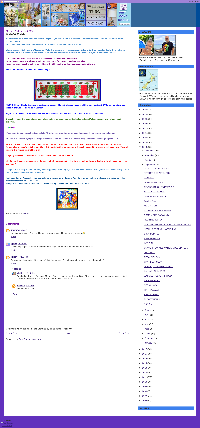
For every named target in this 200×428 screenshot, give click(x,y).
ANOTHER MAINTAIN (154, 192)
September (150, 165)
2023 (144, 124)
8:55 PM (30, 285)
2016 (144, 354)
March (148, 333)
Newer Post (11, 333)
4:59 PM (24, 257)
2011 (144, 377)
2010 (144, 382)
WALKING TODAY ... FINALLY (158, 276)
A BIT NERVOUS (152, 238)
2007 (144, 396)
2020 (144, 138)
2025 (144, 114)
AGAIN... (148, 304)
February (149, 338)
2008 (144, 391)
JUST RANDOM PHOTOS (156, 196)
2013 (144, 368)
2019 (144, 142)
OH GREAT (149, 252)
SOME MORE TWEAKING (156, 215)
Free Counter (7, 426)
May (147, 324)
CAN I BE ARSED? (153, 262)
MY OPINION (150, 206)
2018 (144, 147)
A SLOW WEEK (15, 33)
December (150, 151)
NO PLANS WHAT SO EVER (157, 210)
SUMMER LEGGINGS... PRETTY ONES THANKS (167, 224)
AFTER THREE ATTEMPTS (157, 173)
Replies (17, 269)
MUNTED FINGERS (153, 182)
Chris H (20, 273)
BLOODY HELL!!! (152, 299)
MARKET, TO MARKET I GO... (158, 266)
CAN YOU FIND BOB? (154, 271)
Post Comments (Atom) (30, 339)
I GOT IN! (148, 243)
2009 (144, 386)
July (147, 315)
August (148, 310)
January (149, 343)
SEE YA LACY (150, 285)
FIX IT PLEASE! (151, 290)
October (149, 160)
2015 (144, 358)
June (147, 319)
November (150, 155)
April (147, 329)
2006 (144, 400)
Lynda (14, 243)
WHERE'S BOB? (152, 280)
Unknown (15, 230)
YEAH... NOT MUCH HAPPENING (160, 229)
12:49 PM (22, 243)
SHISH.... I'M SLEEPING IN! (157, 168)
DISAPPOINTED (151, 234)
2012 (144, 372)
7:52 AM (25, 230)
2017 (144, 349)
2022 (144, 128)
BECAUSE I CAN (152, 257)
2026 (144, 109)
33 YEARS (149, 178)
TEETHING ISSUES (153, 220)
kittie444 (15, 257)
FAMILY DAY (150, 201)
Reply (13, 236)
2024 (144, 119)
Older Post (124, 333)
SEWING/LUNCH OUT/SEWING (159, 187)
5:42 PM (31, 273)
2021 (144, 133)
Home (68, 333)
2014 (144, 363)
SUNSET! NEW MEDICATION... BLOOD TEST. (166, 248)
